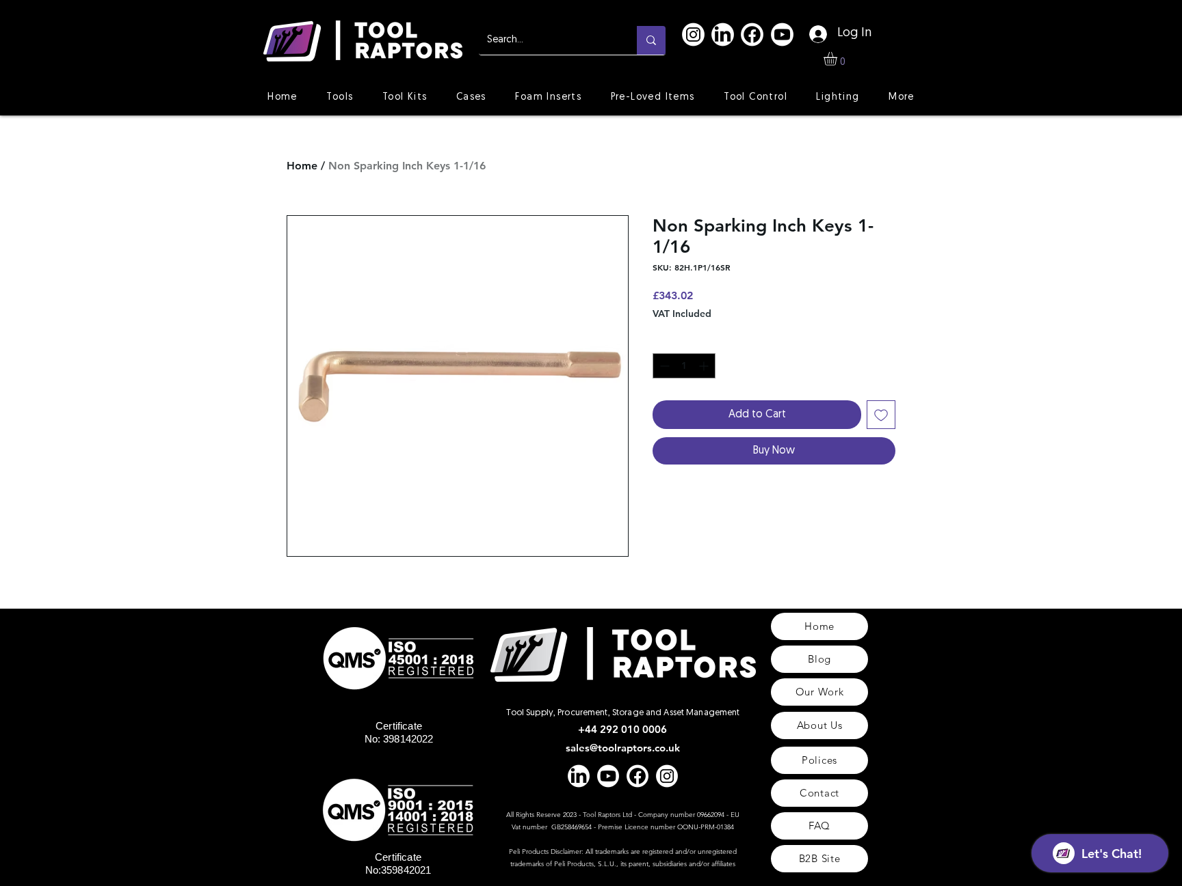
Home (302, 165)
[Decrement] (663, 366)
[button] (838, 59)
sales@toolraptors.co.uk (623, 747)
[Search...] (651, 40)
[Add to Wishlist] (881, 414)
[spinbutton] (684, 366)
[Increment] (704, 366)
